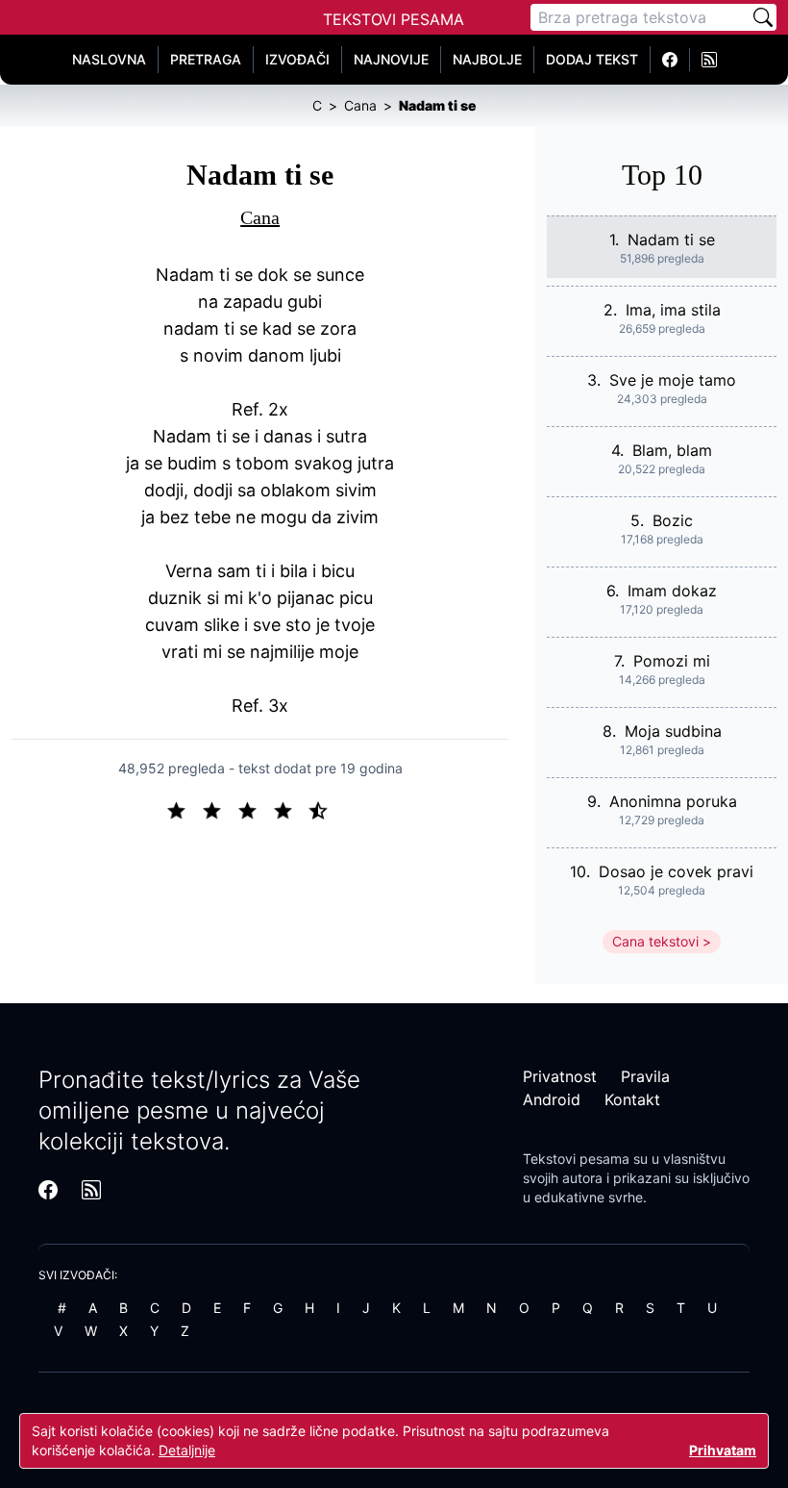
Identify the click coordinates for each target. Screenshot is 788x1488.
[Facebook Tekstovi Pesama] (670, 59)
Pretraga (205, 59)
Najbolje (487, 59)
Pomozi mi (671, 660)
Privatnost (560, 1076)
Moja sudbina (673, 731)
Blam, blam (672, 450)
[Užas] (184, 809)
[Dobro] (290, 809)
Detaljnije (187, 1450)
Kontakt (632, 1099)
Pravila (645, 1076)
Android (551, 1099)
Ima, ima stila (673, 309)
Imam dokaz (672, 590)
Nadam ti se (671, 239)
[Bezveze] (219, 809)
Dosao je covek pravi (676, 871)
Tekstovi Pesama (393, 19)
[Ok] (255, 809)
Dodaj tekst (592, 59)
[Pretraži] (763, 17)
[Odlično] (323, 809)
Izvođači (297, 59)
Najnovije (391, 59)
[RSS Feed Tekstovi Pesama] (709, 59)
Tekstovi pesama (576, 1158)
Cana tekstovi (655, 941)
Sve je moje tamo (672, 380)
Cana (260, 217)
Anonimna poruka (673, 801)
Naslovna (109, 59)
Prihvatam (722, 1450)
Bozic (673, 520)
